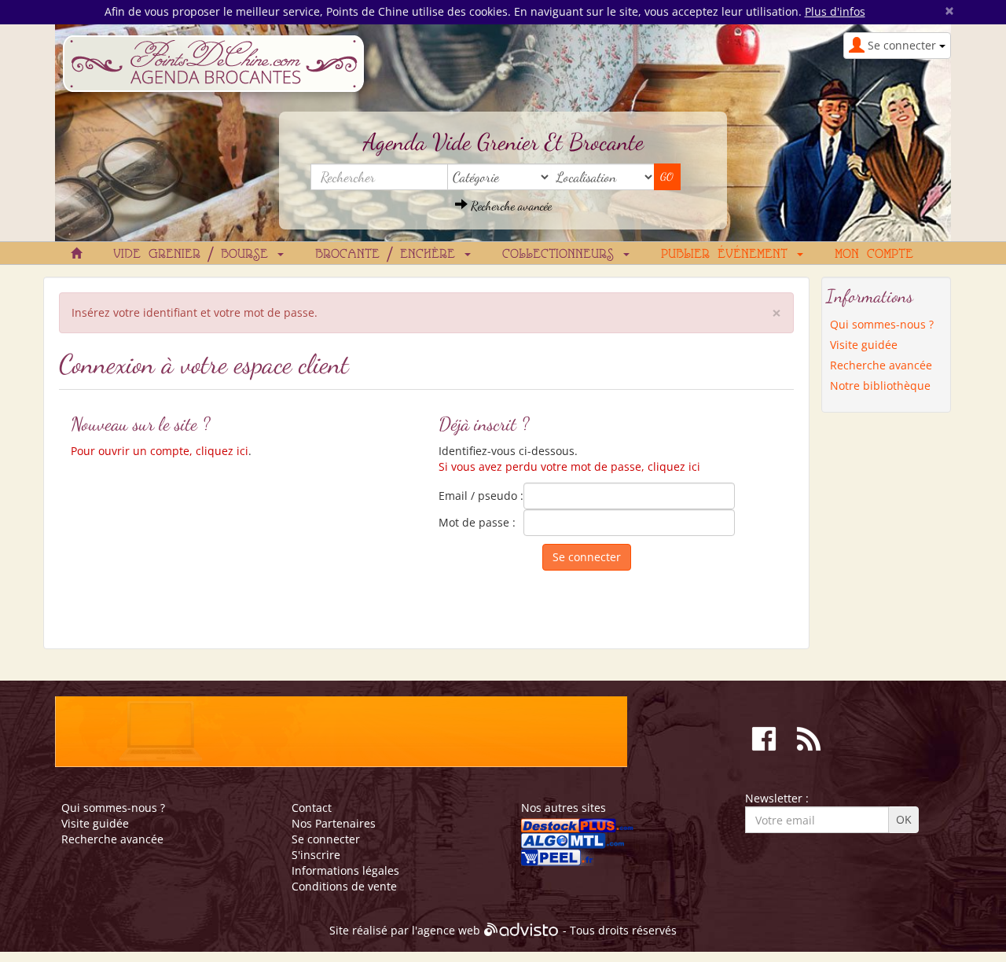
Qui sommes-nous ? (882, 324)
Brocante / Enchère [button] (389, 255)
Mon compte (874, 255)
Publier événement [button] (728, 255)
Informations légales (345, 870)
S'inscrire (316, 854)
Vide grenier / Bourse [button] (194, 255)
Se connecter (326, 839)
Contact (312, 807)
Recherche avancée (510, 205)
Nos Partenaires (334, 823)
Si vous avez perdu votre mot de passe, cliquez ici (569, 466)
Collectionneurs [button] (562, 255)
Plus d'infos (835, 11)
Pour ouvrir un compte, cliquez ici (159, 450)
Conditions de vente (344, 886)
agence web (448, 930)
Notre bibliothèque (880, 385)
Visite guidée (864, 344)
